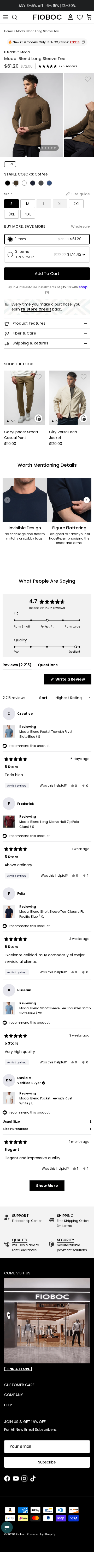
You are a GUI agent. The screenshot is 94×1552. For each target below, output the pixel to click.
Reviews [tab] (17, 666)
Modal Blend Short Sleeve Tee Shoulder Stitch (55, 1010)
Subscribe (47, 1462)
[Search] (17, 17)
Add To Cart (47, 274)
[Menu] (5, 17)
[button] (47, 239)
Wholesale (80, 226)
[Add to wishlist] (88, 79)
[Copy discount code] (83, 42)
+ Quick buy (38, 418)
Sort (43, 697)
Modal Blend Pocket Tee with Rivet (45, 734)
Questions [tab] (48, 666)
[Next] (87, 500)
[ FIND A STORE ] (18, 1369)
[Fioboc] (47, 17)
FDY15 (75, 42)
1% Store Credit (36, 309)
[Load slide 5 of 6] (51, 148)
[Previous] (7, 500)
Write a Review (73, 680)
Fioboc (21, 1534)
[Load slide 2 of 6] (42, 148)
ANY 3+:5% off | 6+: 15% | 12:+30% (47, 5)
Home (8, 31)
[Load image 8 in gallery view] (31, 115)
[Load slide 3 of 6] (45, 148)
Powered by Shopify (41, 1534)
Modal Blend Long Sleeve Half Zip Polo (49, 824)
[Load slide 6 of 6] (55, 148)
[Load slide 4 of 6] (48, 148)
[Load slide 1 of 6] (39, 148)
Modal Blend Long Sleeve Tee (37, 31)
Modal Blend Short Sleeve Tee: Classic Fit (51, 914)
